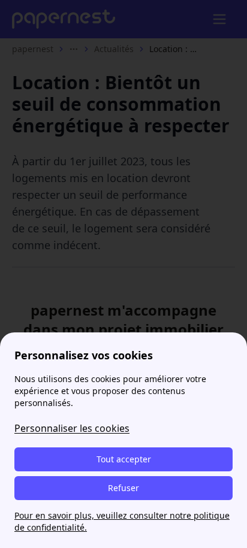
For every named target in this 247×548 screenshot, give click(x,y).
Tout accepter (124, 459)
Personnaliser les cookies (71, 428)
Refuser (123, 487)
